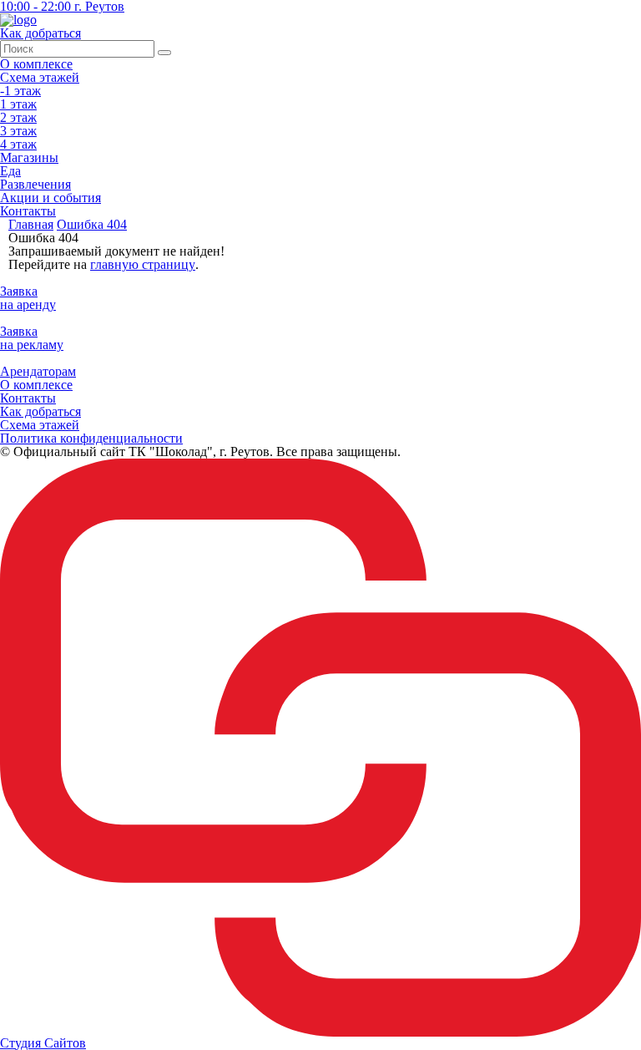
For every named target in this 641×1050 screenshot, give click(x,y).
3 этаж (18, 131)
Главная (30, 224)
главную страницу (142, 264)
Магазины (29, 157)
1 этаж (18, 104)
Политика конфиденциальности (91, 438)
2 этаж (18, 117)
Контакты (28, 211)
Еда (10, 171)
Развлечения (35, 184)
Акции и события (50, 197)
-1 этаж (20, 91)
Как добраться (40, 411)
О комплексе (36, 64)
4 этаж (18, 144)
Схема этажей (39, 77)
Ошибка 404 (92, 224)
